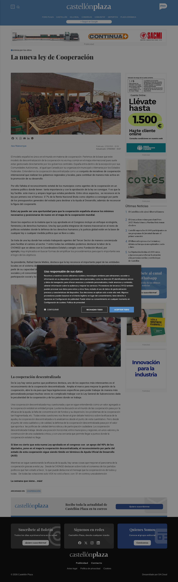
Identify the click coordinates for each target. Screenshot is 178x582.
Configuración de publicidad (67, 299)
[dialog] (89, 291)
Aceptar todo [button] (121, 309)
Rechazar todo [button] (95, 309)
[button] (51, 309)
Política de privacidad (76, 302)
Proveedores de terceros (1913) (112, 286)
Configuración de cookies (55, 302)
